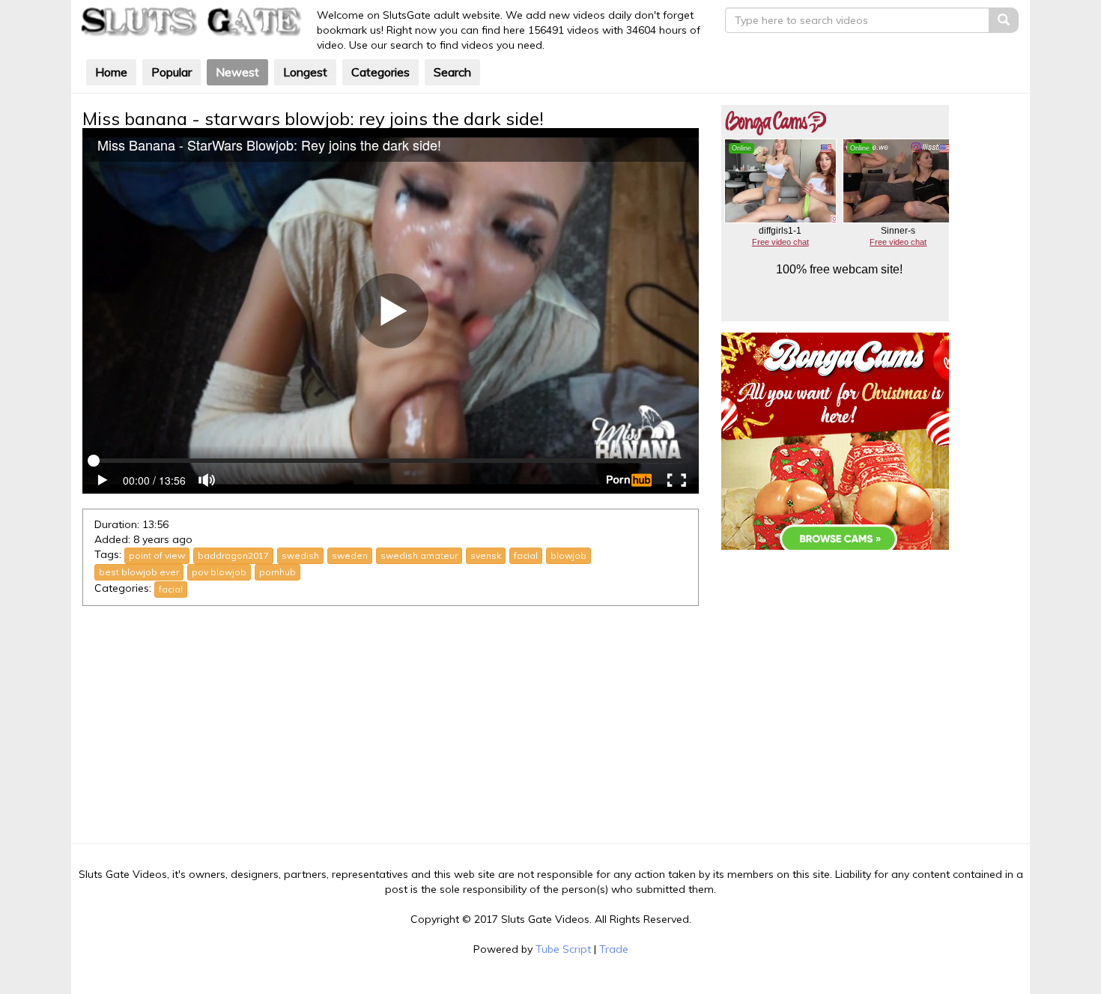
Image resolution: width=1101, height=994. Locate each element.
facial (526, 555)
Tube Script (563, 949)
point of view (157, 555)
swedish (300, 555)
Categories (380, 71)
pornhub (277, 572)
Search (452, 71)
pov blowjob (219, 572)
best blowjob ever (139, 572)
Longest (305, 71)
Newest (237, 71)
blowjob (568, 555)
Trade (613, 949)
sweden (350, 555)
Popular (171, 71)
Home (111, 71)
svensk (485, 555)
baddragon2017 (233, 555)
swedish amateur (419, 555)
